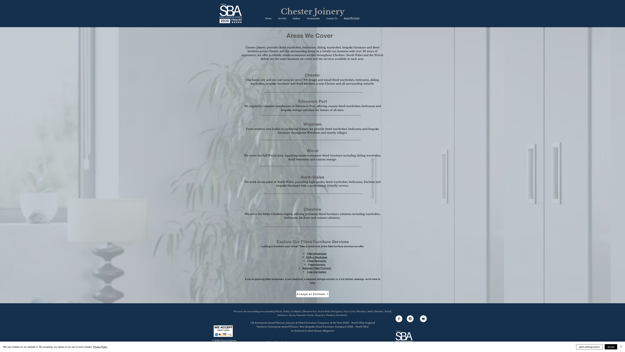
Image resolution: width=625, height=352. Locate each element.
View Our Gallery (316, 271)
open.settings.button (589, 346)
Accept (610, 346)
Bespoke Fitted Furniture (316, 268)
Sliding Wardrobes (316, 257)
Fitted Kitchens (316, 264)
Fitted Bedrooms (316, 260)
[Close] (621, 346)
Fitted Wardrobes (316, 253)
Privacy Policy (100, 346)
